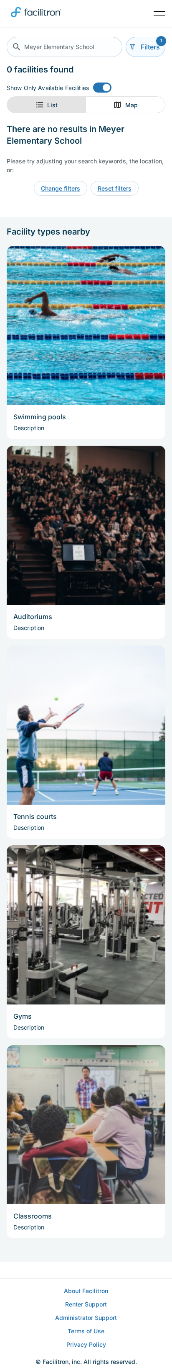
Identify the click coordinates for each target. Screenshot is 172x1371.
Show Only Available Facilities (48, 87)
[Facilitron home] (36, 19)
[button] (64, 47)
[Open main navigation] (159, 13)
